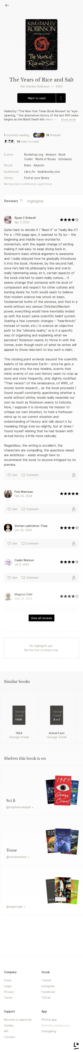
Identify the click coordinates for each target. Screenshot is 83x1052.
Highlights (35, 201)
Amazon (51, 154)
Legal (7, 986)
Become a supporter (18, 1019)
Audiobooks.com (48, 171)
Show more (68, 119)
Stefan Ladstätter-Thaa (31, 525)
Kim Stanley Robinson (35, 86)
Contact (9, 1037)
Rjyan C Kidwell (25, 217)
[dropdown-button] (61, 98)
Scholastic (65, 159)
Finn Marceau (24, 491)
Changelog (49, 1031)
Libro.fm (29, 171)
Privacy (9, 992)
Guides (8, 1025)
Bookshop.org (33, 154)
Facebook (48, 992)
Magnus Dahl (23, 594)
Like (14, 475)
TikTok (46, 997)
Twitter (46, 980)
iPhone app (49, 1019)
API (6, 1031)
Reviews (13, 201)
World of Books (45, 159)
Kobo (27, 165)
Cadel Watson (24, 560)
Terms (8, 997)
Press (7, 980)
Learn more (45, 183)
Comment (32, 475)
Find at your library (36, 177)
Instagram (48, 986)
